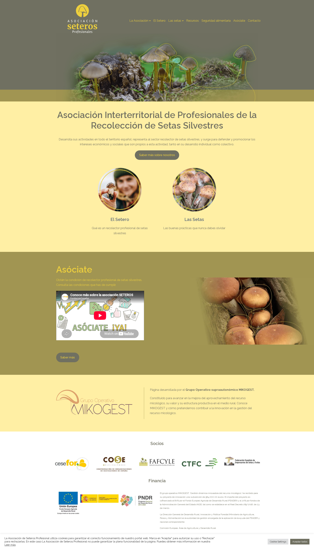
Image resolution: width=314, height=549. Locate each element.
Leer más (10, 544)
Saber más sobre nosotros (157, 155)
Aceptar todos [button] (299, 541)
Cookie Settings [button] (278, 541)
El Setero (159, 20)
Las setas (174, 20)
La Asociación (138, 20)
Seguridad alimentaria (216, 20)
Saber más (67, 357)
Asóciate (239, 20)
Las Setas (194, 219)
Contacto (254, 20)
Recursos (192, 20)
